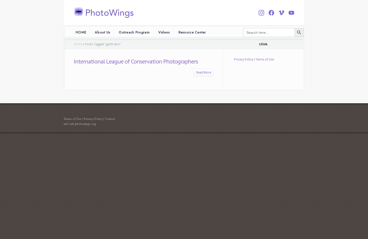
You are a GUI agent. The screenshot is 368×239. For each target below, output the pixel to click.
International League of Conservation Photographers (136, 61)
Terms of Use (265, 59)
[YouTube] (291, 13)
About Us (102, 32)
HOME (81, 32)
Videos (164, 32)
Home (78, 44)
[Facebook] (271, 13)
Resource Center (192, 32)
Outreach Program (134, 32)
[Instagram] (261, 13)
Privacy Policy (243, 59)
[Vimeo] (281, 13)
